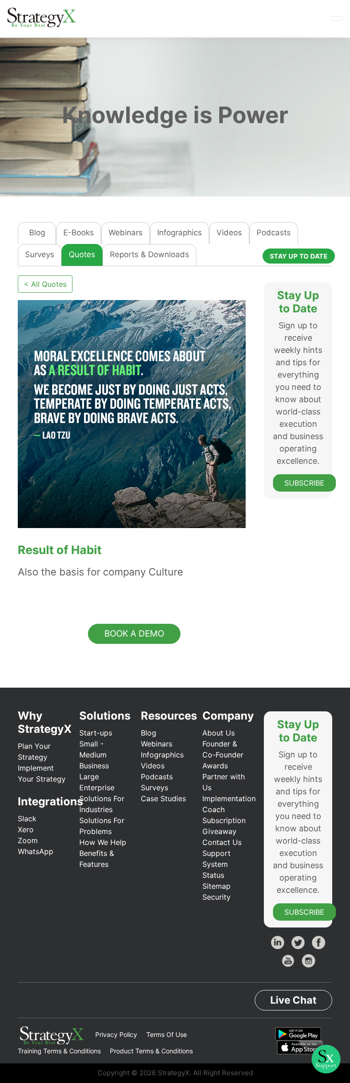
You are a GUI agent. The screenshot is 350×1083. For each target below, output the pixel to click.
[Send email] (58, 594)
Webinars (125, 232)
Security (216, 897)
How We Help (102, 842)
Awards (215, 765)
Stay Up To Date (299, 256)
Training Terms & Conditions (59, 1051)
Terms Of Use (166, 1034)
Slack (27, 818)
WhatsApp (35, 851)
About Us (218, 732)
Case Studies (163, 798)
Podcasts (274, 232)
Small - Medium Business (94, 754)
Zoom (28, 840)
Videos (229, 232)
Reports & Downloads (149, 254)
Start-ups (95, 732)
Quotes (82, 254)
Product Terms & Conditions (151, 1051)
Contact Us (222, 842)
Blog (37, 232)
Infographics (179, 232)
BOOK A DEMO (134, 633)
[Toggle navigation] (337, 18)
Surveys (39, 254)
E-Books (78, 232)
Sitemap (216, 886)
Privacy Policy (116, 1034)
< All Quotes (45, 284)
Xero (26, 829)
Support (216, 853)
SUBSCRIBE (304, 482)
